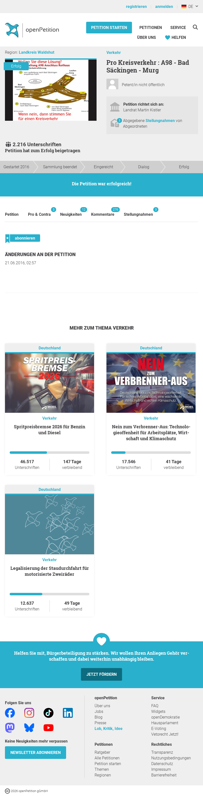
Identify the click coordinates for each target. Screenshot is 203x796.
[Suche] (195, 27)
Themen (102, 769)
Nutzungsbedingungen (171, 758)
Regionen (103, 775)
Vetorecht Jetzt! (164, 734)
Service (178, 27)
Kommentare (102, 212)
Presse (100, 723)
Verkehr (113, 52)
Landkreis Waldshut (36, 52)
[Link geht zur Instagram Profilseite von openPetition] (29, 712)
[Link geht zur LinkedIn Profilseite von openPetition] (68, 712)
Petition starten (109, 27)
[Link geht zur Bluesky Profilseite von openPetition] (29, 727)
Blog (98, 717)
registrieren (136, 6)
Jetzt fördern (101, 674)
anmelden (164, 6)
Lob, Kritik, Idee (109, 728)
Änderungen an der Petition (40, 254)
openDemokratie (165, 717)
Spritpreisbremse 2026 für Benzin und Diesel (49, 429)
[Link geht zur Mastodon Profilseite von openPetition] (10, 727)
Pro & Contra (39, 212)
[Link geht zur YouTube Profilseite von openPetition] (48, 727)
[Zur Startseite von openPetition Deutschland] (32, 30)
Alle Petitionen (107, 758)
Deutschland (50, 348)
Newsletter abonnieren (35, 752)
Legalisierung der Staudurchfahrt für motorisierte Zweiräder (49, 571)
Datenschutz (162, 763)
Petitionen (151, 27)
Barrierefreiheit (164, 775)
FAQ (154, 705)
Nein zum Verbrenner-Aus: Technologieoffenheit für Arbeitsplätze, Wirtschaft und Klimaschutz (151, 432)
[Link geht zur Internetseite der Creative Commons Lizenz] (8, 790)
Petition (12, 214)
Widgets (158, 711)
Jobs (99, 711)
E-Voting (158, 728)
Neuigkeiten (71, 212)
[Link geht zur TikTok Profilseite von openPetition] (48, 712)
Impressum (161, 769)
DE (189, 6)
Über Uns (146, 37)
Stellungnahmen (161, 120)
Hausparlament (164, 723)
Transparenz (162, 752)
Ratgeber (102, 752)
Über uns (102, 705)
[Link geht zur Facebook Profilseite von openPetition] (10, 712)
